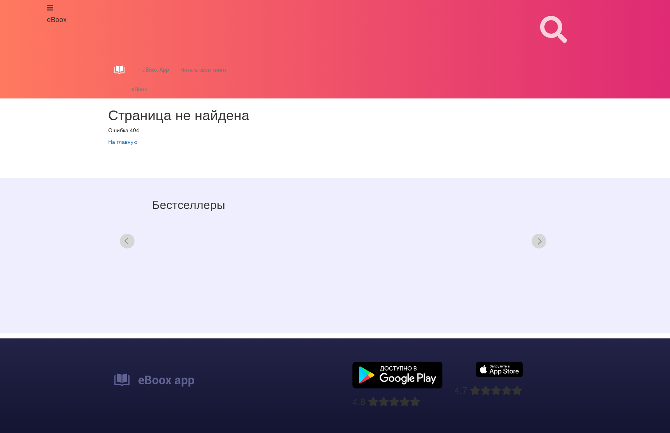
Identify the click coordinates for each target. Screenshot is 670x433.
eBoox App (155, 69)
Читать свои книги (203, 69)
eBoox (139, 89)
